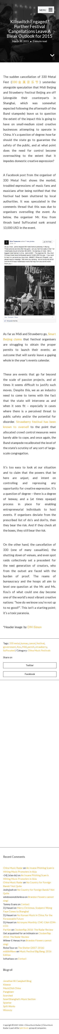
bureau (24, 643)
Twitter (30, 665)
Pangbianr (8, 991)
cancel (32, 643)
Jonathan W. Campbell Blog (17, 981)
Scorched (8, 995)
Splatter (7, 1002)
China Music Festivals (39, 650)
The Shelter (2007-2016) (31, 947)
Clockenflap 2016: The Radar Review (33, 929)
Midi (24, 646)
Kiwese (7, 984)
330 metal (14, 643)
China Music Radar (13, 867)
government (9, 646)
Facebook (30, 674)
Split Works (9, 1006)
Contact (25, 904)
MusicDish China (12, 988)
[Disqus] (29, 722)
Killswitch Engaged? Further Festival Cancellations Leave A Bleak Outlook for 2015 (29, 29)
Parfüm (7, 929)
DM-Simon (34, 627)
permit (31, 646)
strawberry (41, 646)
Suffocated (9, 650)
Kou (19, 646)
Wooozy (7, 1010)
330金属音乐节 (26, 82)
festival (41, 643)
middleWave (9, 951)
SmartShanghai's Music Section (19, 999)
